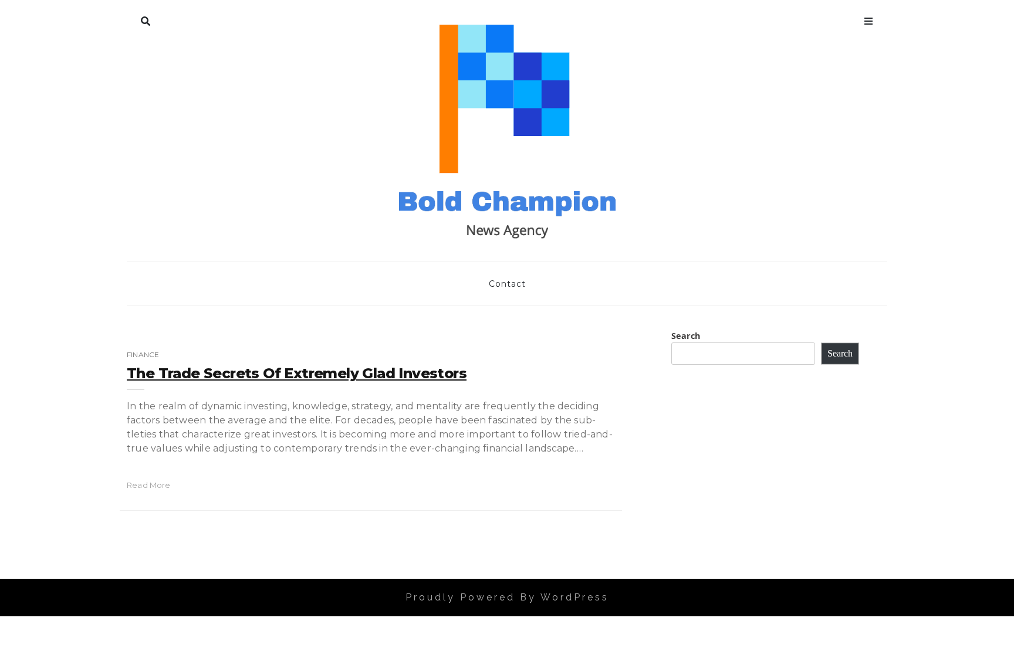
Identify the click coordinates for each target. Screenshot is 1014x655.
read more (149, 485)
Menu (868, 19)
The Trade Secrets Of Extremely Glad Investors (297, 373)
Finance (143, 354)
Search (145, 19)
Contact (507, 284)
